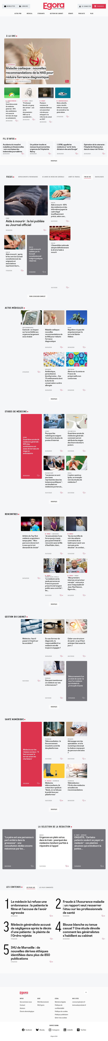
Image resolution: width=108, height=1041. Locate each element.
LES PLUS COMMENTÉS (46, 887)
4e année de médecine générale (53, 177)
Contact (22, 1005)
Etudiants (41, 13)
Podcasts (81, 13)
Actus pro (18, 13)
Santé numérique (14, 719)
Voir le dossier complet (37, 296)
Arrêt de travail (74, 177)
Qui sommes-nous (26, 1002)
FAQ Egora (40, 1005)
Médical (29, 13)
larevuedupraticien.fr (79, 1005)
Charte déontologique (27, 1011)
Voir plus (54, 161)
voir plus (54, 399)
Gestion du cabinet (56, 13)
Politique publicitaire (61, 1014)
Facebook (29, 1030)
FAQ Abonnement (43, 1002)
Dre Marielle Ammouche (23, 81)
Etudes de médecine (16, 411)
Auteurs (22, 1008)
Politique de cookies (61, 1011)
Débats (70, 13)
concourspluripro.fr (78, 1002)
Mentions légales (60, 1002)
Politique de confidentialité (59, 1006)
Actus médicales (14, 308)
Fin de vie (87, 177)
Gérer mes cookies (61, 1018)
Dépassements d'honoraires (28, 177)
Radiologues (99, 177)
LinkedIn (70, 1030)
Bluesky (42, 1030)
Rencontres (11, 514)
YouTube (83, 1030)
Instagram (55, 1030)
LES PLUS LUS (31, 887)
